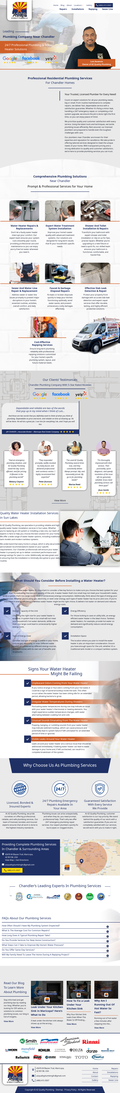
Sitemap (59, 1089)
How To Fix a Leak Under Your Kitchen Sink (78, 1004)
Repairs (63, 9)
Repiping (93, 9)
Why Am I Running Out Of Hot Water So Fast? (104, 1006)
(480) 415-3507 (105, 5)
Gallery (89, 5)
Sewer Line (107, 9)
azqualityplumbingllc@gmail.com (19, 864)
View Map (9, 860)
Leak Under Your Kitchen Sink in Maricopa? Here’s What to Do (47, 1010)
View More (60, 500)
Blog (62, 5)
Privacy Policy (70, 1089)
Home (55, 5)
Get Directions (22, 860)
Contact (94, 1076)
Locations (78, 5)
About (69, 5)
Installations (78, 9)
